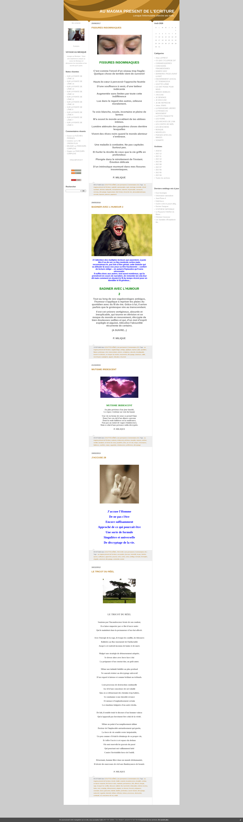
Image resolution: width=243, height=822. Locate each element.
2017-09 (158, 162)
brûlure (114, 793)
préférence (129, 445)
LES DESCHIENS (162, 127)
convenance (142, 442)
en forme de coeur (110, 442)
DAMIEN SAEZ (161, 71)
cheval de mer (127, 192)
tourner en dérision (99, 354)
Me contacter (76, 23)
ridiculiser (116, 357)
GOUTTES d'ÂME (162, 84)
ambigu (122, 349)
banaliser (101, 442)
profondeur (124, 790)
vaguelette (113, 445)
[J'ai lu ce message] (240, 820)
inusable (133, 440)
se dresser (125, 788)
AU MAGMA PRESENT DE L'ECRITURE (137, 11)
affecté (137, 783)
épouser (101, 194)
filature (96, 352)
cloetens (70, 141)
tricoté (113, 781)
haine (95, 788)
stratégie (103, 788)
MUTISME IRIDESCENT (104, 369)
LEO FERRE (160, 119)
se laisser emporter (99, 783)
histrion (143, 554)
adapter (118, 788)
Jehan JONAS (161, 105)
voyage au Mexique (73, 56)
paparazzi (113, 194)
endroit (140, 786)
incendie (138, 187)
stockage (133, 187)
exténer (144, 440)
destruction (138, 793)
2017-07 (158, 167)
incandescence (130, 781)
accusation (120, 554)
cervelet (96, 194)
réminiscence (121, 445)
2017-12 (158, 154)
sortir (127, 556)
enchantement (116, 189)
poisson (107, 194)
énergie (142, 783)
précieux (127, 440)
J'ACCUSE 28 (99, 457)
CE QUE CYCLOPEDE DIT (166, 61)
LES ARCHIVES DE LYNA (165, 121)
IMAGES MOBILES (163, 92)
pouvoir (114, 556)
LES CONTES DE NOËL (165, 124)
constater (96, 790)
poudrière (120, 442)
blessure (112, 786)
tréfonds (119, 793)
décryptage (102, 192)
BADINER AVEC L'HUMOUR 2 (107, 207)
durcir (101, 790)
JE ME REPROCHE (163, 103)
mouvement (123, 354)
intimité (113, 790)
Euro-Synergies (161, 193)
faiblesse (96, 445)
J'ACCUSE (160, 95)
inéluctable (133, 786)
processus (130, 793)
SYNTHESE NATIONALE (165, 209)
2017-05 (158, 173)
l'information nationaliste (164, 196)
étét (133, 783)
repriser (134, 349)
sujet (127, 187)
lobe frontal (119, 192)
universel (102, 559)
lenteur (125, 793)
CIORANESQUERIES (164, 63)
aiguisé (111, 357)
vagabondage (115, 349)
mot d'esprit (97, 357)
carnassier (139, 189)
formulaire (144, 556)
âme (124, 442)
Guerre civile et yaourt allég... (166, 204)
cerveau (96, 192)
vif (101, 795)
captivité (113, 187)
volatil (116, 795)
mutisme (114, 440)
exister (122, 559)
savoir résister (132, 790)
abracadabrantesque (139, 192)
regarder (102, 793)
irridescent (120, 440)
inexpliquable (140, 352)
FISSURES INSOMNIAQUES (106, 27)
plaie (138, 349)
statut (107, 445)
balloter (118, 786)
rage (95, 786)
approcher (108, 556)
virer (106, 352)
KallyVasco (160, 201)
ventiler (96, 442)
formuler (137, 556)
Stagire (69, 151)
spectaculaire (121, 187)
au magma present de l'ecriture (107, 554)
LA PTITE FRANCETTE (164, 116)
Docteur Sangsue (162, 206)
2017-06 (158, 170)
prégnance (138, 788)
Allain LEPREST (162, 58)
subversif (96, 793)
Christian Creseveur (163, 217)
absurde (132, 352)
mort (99, 788)
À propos (76, 46)
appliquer (128, 349)
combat (144, 781)
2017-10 (158, 159)
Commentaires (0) (133, 185)
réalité (118, 781)
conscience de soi (107, 795)
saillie (143, 354)
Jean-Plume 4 (161, 198)
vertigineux (126, 352)
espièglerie (104, 357)
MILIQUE (70, 146)
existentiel (116, 559)
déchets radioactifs (106, 189)
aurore (96, 556)
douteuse (138, 354)
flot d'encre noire (111, 783)
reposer (138, 440)
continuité (96, 795)
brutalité (138, 781)
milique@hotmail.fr (76, 160)
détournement (111, 788)
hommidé (133, 554)
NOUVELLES (161, 132)
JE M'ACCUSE (161, 100)
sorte (119, 556)
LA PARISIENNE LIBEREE (166, 108)
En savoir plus (163, 820)
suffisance (101, 556)
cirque (136, 442)
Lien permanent (122, 185)
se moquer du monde (112, 354)
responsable (131, 189)
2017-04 (158, 175)
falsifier (118, 790)
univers (120, 352)
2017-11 (158, 156)
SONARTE (160, 140)
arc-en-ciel (130, 442)
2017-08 (158, 164)
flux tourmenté (125, 786)
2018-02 (158, 151)
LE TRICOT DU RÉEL (103, 571)
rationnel (124, 189)
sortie (123, 556)
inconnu (145, 786)
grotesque (101, 352)
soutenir (122, 781)
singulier (96, 559)
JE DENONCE (161, 97)
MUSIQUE (159, 130)
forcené (131, 788)
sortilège (132, 556)
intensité (108, 793)
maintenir (119, 783)
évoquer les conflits (103, 786)
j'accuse (127, 554)
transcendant (113, 352)
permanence (127, 783)
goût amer (107, 790)
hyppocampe (111, 192)
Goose (69, 136)
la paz (139, 554)
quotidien (143, 349)
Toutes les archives (163, 178)
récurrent (123, 357)
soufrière (102, 445)
